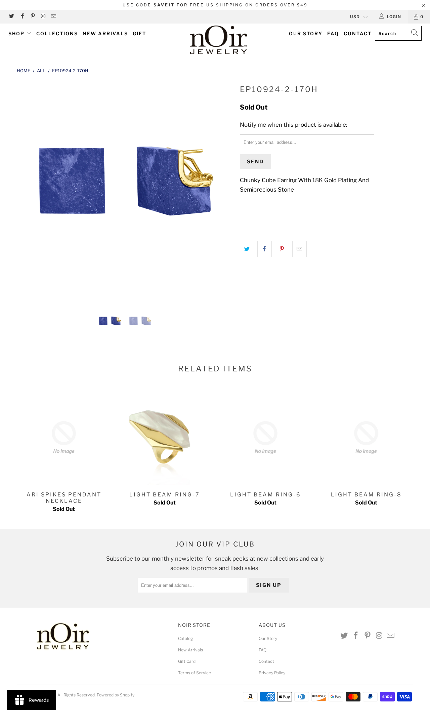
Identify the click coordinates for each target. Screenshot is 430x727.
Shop (17, 33)
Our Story (305, 33)
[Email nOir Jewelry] (53, 16)
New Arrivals (105, 33)
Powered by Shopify (115, 694)
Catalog (185, 638)
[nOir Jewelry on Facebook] (22, 16)
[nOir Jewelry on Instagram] (43, 16)
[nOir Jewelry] (218, 40)
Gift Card (187, 661)
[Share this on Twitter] (247, 249)
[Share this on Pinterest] (282, 249)
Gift (139, 33)
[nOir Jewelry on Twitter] (11, 16)
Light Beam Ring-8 (366, 438)
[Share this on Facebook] (264, 249)
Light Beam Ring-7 (165, 438)
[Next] (221, 190)
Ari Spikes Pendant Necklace (64, 438)
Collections (57, 33)
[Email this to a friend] (299, 249)
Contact (358, 33)
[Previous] (28, 190)
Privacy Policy (272, 672)
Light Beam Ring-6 (265, 438)
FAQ (333, 33)
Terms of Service (194, 672)
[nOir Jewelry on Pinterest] (32, 16)
